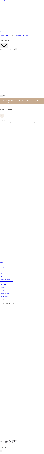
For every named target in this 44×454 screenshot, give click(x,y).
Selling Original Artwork (4, 293)
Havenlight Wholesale (4, 278)
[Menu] (1, 30)
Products (1, 264)
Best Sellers (2, 261)
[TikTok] (0, 257)
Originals (1, 262)
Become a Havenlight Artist (5, 279)
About (1, 268)
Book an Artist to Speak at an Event (6, 281)
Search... (11, 49)
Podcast (1, 271)
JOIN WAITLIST (37, 101)
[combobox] (5, 49)
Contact (1, 274)
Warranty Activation (4, 292)
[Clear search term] (14, 49)
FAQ (1, 295)
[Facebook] (22, 168)
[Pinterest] (22, 212)
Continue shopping (3, 112)
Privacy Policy (2, 287)
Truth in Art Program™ (4, 296)
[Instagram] (21, 256)
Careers (1, 273)
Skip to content (3, 0)
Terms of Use (2, 285)
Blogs (1, 270)
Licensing (2, 276)
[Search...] (16, 49)
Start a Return (2, 290)
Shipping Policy (3, 284)
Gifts (1, 265)
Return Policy (2, 288)
